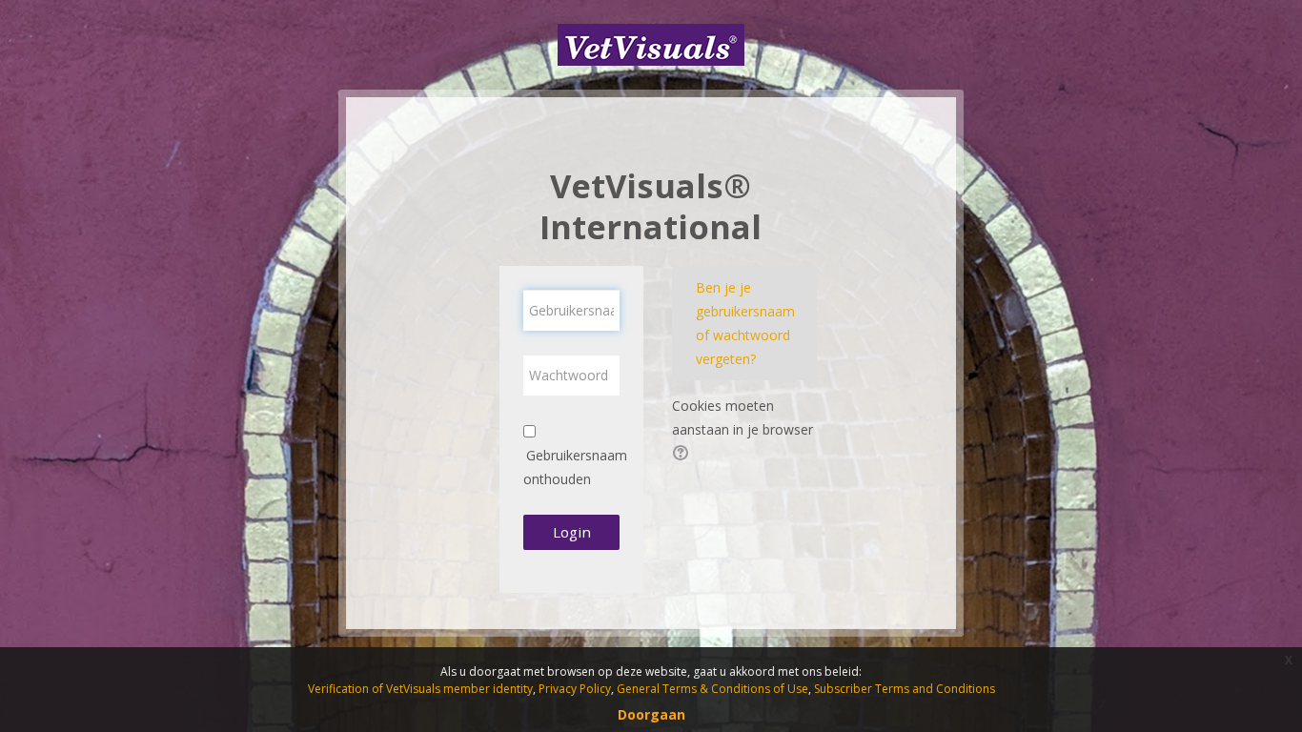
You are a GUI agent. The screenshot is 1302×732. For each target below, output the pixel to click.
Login (572, 531)
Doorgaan (651, 714)
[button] (683, 454)
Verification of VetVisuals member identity (420, 689)
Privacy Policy (575, 689)
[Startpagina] (651, 43)
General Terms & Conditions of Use (712, 689)
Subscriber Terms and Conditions (904, 689)
